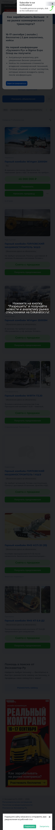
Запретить (44, 826)
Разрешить (30, 826)
